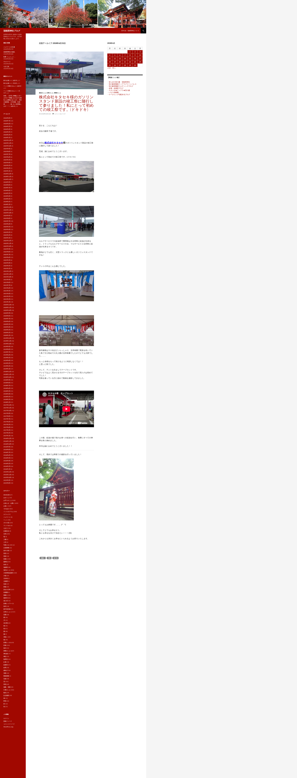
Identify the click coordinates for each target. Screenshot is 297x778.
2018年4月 (6, 394)
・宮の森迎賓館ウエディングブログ (120, 86)
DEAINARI (6, 495)
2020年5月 (6, 324)
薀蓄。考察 (6, 687)
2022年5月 (6, 260)
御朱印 (5, 598)
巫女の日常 (6, 589)
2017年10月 (7, 410)
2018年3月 (6, 396)
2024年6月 (6, 190)
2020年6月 (6, 321)
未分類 (5, 623)
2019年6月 (6, 355)
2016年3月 (6, 463)
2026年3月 (6, 132)
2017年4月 (6, 427)
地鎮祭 (5, 567)
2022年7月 (6, 254)
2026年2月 (6, 135)
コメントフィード (9, 724)
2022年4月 (6, 263)
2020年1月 (6, 335)
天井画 (5, 578)
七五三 (5, 528)
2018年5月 (6, 391)
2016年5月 (6, 458)
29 (130, 65)
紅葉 (4, 662)
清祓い (5, 637)
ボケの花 (6, 523)
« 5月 (109, 68)
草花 (4, 684)
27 (120, 65)
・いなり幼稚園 (113, 92)
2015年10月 (7, 477)
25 (110, 65)
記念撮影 (6, 695)
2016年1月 (6, 469)
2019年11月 (7, 341)
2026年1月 (6, 137)
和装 (49, 558)
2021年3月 (6, 296)
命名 (4, 564)
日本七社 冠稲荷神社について (130, 30)
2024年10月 (7, 179)
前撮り (43, 558)
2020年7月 (6, 318)
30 (135, 65)
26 (115, 65)
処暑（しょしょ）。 (9, 57)
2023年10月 (7, 213)
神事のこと (57, 93)
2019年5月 (6, 357)
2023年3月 (6, 232)
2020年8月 (6, 316)
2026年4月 (6, 129)
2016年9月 (6, 447)
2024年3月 (6, 199)
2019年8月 (6, 349)
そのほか (6, 509)
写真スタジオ (7, 545)
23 (135, 62)
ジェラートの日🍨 (9, 47)
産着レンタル (7, 642)
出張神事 (6, 548)
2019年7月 (6, 352)
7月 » (113, 68)
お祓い (5, 506)
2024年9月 (6, 182)
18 (110, 62)
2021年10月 (7, 277)
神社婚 (5, 653)
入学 (4, 542)
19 (115, 62)
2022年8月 (6, 252)
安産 (4, 584)
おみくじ (6, 497)
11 (110, 58)
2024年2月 (6, 201)
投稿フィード (7, 721)
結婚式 (5, 665)
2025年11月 (7, 143)
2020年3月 (6, 330)
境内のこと (42, 93)
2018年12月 (7, 371)
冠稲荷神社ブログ (11, 30)
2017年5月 (6, 424)
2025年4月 (6, 162)
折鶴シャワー (7, 603)
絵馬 (4, 667)
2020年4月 (6, 327)
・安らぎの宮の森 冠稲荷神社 (118, 82)
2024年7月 (6, 188)
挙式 (4, 606)
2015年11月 (7, 474)
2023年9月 (6, 215)
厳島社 (5, 562)
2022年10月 (7, 246)
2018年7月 (6, 385)
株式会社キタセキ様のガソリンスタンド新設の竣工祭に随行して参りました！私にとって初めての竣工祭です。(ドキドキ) (66, 103)
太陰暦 (5, 581)
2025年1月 (6, 171)
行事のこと (6, 690)
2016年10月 (7, 444)
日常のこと (50, 93)
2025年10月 (7, 146)
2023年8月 (6, 218)
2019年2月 (6, 366)
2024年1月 (6, 204)
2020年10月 (7, 310)
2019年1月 (6, 369)
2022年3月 (6, 266)
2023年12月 (7, 207)
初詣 (4, 556)
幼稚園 (5, 592)
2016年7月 (6, 452)
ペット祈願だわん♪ (9, 86)
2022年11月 (7, 243)
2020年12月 (7, 305)
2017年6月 (6, 422)
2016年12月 (7, 438)
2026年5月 (6, 126)
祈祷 (4, 645)
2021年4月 (6, 293)
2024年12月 (7, 174)
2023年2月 (6, 235)
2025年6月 (6, 157)
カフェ (5, 514)
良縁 (4, 679)
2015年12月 (7, 472)
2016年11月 (7, 441)
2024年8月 (6, 185)
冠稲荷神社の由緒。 (9, 52)
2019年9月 (6, 346)
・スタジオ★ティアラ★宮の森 (118, 90)
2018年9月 (6, 380)
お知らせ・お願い (9, 503)
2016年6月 (6, 455)
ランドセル (6, 525)
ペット (5, 520)
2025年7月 (6, 154)
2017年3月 (6, 430)
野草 (4, 701)
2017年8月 (6, 416)
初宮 (4, 553)
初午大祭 (6, 550)
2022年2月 (6, 268)
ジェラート (6, 517)
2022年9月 (6, 249)
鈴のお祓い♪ (7, 80)
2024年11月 (7, 176)
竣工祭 (56, 558)
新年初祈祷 (6, 609)
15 (130, 58)
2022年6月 (6, 257)
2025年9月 (6, 149)
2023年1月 (6, 238)
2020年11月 (7, 307)
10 (140, 55)
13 (120, 58)
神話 (4, 656)
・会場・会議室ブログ (115, 88)
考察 (4, 673)
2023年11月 (7, 210)
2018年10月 (7, 377)
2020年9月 (6, 313)
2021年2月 (6, 299)
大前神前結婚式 (8, 573)
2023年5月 (6, 227)
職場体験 (6, 676)
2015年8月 (6, 483)
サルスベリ (6, 61)
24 (140, 62)
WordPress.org (8, 727)
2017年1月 (6, 435)
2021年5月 (6, 291)
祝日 (4, 648)
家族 (4, 587)
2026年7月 (6, 121)
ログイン (6, 718)
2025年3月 (6, 165)
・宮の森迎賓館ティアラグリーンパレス (121, 84)
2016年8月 (6, 449)
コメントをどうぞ (59, 114)
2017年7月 (6, 419)
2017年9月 (6, 413)
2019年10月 (7, 344)
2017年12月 (7, 405)
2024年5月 (6, 193)
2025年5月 (6, 160)
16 (135, 58)
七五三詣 (6, 66)
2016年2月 (6, 466)
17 (140, 58)
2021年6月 (6, 288)
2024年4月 (6, 196)
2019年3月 (6, 363)
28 (125, 65)
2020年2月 (6, 332)
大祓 (4, 575)
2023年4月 (6, 229)
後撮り (5, 595)
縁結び (5, 670)
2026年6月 (6, 123)
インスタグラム (8, 511)
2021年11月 (7, 274)
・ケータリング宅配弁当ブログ (118, 94)
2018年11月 (7, 374)
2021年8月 (6, 282)
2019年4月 (6, 360)
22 (130, 62)
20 (120, 62)
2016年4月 (6, 461)
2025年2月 (6, 168)
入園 (4, 539)
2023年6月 (6, 224)
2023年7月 (6, 221)
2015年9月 (6, 480)
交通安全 (6, 531)
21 (125, 62)
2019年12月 (7, 338)
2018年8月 (6, 383)
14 (125, 58)
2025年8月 (6, 151)
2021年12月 (7, 271)
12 (115, 58)
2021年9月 (6, 279)
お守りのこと (7, 500)
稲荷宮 (5, 659)
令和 (4, 534)
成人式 (5, 601)
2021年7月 (6, 285)
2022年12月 (7, 240)
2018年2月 (6, 399)
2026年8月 (6, 118)
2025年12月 (7, 140)
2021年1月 (6, 302)
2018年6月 (6, 388)
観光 (4, 692)
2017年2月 (6, 433)
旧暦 (4, 614)
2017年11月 (7, 408)
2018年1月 (6, 402)
